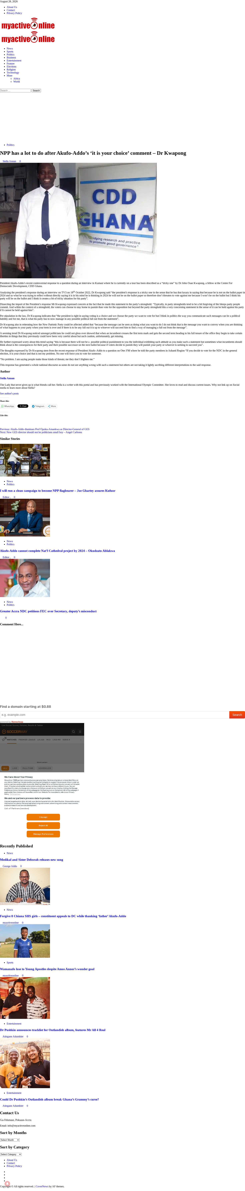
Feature (10, 63)
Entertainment (14, 60)
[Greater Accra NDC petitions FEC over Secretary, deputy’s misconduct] (25, 596)
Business (11, 57)
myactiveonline (11, 922)
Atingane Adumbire (13, 1036)
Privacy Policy (14, 13)
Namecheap (17, 721)
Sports (10, 51)
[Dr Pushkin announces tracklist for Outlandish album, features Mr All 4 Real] (25, 1018)
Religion (11, 69)
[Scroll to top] (1, 1189)
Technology (13, 72)
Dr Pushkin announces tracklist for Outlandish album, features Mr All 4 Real (52, 1030)
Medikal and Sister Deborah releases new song (31, 859)
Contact (11, 10)
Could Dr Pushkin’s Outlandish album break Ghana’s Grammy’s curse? (49, 1099)
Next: (41, 432)
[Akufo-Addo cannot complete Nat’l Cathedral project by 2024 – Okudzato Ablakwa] (25, 535)
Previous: (45, 429)
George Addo (10, 866)
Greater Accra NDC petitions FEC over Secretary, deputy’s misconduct (48, 611)
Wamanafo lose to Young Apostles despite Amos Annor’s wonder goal (47, 969)
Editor (6, 497)
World (16, 81)
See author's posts (9, 393)
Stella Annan (10, 161)
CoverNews (42, 1186)
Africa (16, 78)
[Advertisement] (122, 117)
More (9, 75)
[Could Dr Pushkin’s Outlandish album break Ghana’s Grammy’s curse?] (25, 1087)
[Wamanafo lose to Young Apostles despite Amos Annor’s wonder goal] (25, 956)
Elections (11, 66)
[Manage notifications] (7, 1183)
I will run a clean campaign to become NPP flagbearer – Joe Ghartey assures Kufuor (57, 490)
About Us (12, 7)
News (10, 48)
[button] (1, 87)
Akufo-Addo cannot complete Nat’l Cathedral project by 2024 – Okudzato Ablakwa (57, 551)
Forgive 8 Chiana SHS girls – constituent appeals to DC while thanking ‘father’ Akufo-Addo (63, 916)
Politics (10, 54)
